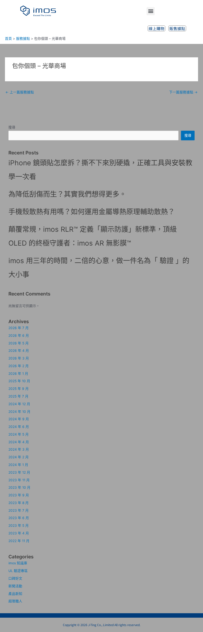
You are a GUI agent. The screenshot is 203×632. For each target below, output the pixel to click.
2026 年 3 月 (18, 358)
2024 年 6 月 (18, 427)
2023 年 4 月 (18, 533)
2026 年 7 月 (18, 328)
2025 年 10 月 (19, 381)
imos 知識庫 (17, 563)
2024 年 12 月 (19, 404)
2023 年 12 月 (19, 472)
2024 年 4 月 (18, 442)
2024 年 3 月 (18, 449)
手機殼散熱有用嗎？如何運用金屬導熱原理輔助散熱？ (91, 212)
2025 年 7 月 (18, 396)
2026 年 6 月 (18, 335)
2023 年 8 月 (18, 503)
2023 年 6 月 (18, 518)
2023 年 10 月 (19, 487)
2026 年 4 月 (18, 351)
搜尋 (11, 127)
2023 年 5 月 (18, 525)
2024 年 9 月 (18, 419)
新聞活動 (15, 586)
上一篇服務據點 (19, 92)
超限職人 (15, 601)
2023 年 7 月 (18, 510)
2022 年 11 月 (18, 541)
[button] (151, 11)
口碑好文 (15, 578)
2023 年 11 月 (19, 480)
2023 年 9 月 (18, 495)
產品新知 (15, 594)
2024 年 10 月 (19, 412)
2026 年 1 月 (18, 374)
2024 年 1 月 (18, 465)
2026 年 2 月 (18, 366)
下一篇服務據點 (183, 92)
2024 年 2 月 (18, 457)
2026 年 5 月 (18, 343)
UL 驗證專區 (18, 571)
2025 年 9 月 (18, 389)
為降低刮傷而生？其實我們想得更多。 (67, 194)
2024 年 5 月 (18, 434)
